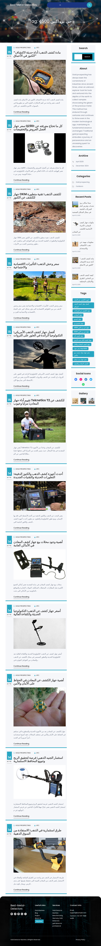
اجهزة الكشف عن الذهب (81, 300)
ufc (37, 48)
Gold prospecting (23, 48)
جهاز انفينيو (77, 319)
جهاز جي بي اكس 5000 (81, 332)
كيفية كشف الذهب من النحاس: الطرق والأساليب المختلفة (87, 278)
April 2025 (80, 161)
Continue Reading (21, 112)
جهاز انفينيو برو (78, 323)
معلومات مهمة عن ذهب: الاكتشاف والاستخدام (86, 245)
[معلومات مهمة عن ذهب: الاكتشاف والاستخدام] (75, 244)
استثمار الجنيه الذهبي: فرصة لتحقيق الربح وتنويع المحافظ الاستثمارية (38, 759)
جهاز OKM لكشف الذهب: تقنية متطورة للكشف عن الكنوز (37, 195)
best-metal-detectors (23, 5)
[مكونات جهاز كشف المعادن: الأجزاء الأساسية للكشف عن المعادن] (75, 224)
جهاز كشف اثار (78, 336)
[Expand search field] (89, 5)
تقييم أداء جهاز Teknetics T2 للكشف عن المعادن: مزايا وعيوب (39, 402)
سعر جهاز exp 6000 (80, 348)
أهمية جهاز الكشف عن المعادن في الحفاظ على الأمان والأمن (39, 681)
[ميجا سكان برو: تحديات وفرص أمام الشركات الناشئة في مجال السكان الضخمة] (75, 204)
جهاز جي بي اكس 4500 (81, 328)
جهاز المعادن (78, 315)
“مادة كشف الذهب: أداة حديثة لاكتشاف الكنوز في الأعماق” (37, 54)
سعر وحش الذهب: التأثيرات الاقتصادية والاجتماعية (36, 265)
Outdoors (79, 186)
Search (87, 57)
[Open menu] (60, 5)
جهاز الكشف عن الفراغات (82, 311)
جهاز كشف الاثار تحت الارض (82, 340)
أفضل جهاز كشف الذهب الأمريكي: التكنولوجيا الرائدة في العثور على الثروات (38, 333)
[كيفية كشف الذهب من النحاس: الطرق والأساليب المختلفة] (75, 277)
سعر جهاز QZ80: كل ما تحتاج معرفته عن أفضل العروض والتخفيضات (38, 127)
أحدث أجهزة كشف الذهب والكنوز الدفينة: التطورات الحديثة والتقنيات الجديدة (38, 475)
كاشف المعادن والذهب (81, 364)
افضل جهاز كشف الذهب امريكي (81, 305)
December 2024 (82, 166)
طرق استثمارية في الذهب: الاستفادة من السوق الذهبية (37, 832)
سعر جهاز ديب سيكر (80, 359)
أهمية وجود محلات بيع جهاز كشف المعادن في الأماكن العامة (38, 543)
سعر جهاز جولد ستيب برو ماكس (82, 354)
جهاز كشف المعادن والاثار (82, 344)
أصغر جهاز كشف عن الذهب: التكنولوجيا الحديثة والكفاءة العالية (37, 612)
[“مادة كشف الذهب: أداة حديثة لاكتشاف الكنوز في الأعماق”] (75, 260)
